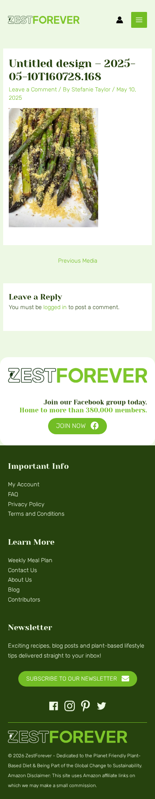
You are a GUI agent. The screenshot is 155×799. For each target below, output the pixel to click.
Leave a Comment (33, 89)
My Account (23, 484)
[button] (77, 426)
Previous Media (77, 260)
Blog (13, 589)
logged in (55, 307)
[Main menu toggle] (139, 20)
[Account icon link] (119, 19)
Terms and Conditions (36, 513)
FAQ (13, 494)
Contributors (24, 599)
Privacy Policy (26, 504)
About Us (20, 579)
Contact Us (22, 570)
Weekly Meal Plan (30, 560)
